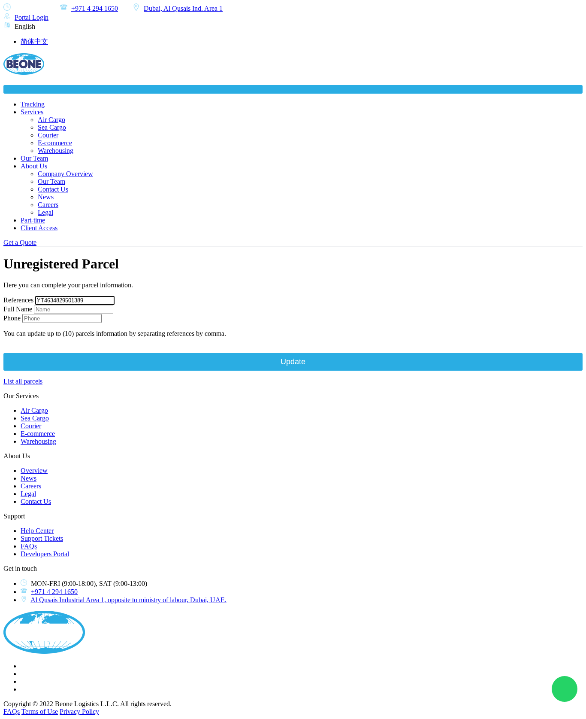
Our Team (34, 158)
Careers (48, 204)
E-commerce (55, 142)
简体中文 (34, 41)
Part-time (33, 220)
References (18, 300)
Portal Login (31, 17)
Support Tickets (42, 538)
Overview (34, 470)
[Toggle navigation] (293, 89)
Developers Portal (45, 554)
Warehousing (55, 150)
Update (293, 361)
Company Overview (65, 173)
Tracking (33, 104)
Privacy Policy (79, 711)
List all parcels (22, 381)
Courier (48, 135)
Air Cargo (51, 119)
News (46, 197)
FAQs (29, 546)
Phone (12, 318)
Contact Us (53, 189)
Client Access (39, 228)
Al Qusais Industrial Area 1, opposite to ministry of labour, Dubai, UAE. (128, 599)
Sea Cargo (52, 127)
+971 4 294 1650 (94, 8)
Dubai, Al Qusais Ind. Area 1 (183, 8)
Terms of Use (39, 711)
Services (32, 112)
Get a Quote (19, 242)
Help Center (37, 530)
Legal (45, 212)
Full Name (17, 309)
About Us (34, 166)
